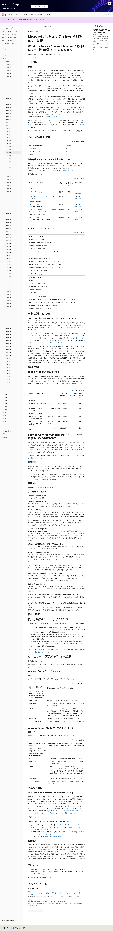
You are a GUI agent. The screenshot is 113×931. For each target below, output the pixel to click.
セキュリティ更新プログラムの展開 (101, 48)
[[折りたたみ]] (20, 24)
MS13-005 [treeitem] (8, 370)
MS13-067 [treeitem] (8, 183)
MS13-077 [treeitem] (8, 152)
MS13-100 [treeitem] (8, 83)
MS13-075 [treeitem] (8, 158)
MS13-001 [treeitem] (8, 382)
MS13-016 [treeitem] (8, 337)
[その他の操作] (83, 26)
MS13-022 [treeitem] (8, 319)
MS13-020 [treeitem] (8, 325)
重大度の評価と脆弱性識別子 (100, 36)
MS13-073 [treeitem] (8, 164)
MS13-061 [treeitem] (8, 201)
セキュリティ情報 (46, 26)
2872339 (68, 145)
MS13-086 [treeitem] (8, 125)
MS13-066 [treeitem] (8, 186)
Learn (30, 26)
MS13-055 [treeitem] (8, 219)
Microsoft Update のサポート (69, 825)
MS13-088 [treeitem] (8, 119)
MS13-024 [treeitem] (8, 313)
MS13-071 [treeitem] (8, 170)
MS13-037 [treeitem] (8, 273)
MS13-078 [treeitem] (8, 149)
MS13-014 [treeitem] (8, 343)
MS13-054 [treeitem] (8, 222)
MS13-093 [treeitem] (8, 104)
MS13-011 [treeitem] (8, 352)
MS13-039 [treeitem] (8, 267)
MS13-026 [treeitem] (8, 307)
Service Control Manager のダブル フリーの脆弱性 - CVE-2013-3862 (101, 40)
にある (67, 381)
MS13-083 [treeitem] (8, 134)
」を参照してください (68, 170)
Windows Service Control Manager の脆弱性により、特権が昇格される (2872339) (101, 30)
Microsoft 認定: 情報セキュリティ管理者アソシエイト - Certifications (46, 901)
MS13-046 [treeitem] (8, 246)
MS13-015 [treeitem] (8, 340)
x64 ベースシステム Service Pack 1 (38, 205)
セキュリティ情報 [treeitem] (9, 43)
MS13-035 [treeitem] (8, 279)
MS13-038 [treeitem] (8, 270)
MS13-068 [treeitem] (8, 180)
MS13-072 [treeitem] (8, 167)
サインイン (108, 14)
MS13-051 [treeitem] (8, 231)
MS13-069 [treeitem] (8, 177)
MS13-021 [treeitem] (8, 322)
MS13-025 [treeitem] (8, 310)
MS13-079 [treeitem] (8, 146)
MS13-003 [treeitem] (8, 376)
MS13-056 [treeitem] (8, 216)
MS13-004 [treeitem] (8, 373)
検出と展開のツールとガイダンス (101, 44)
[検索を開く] (103, 14)
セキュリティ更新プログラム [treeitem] (10, 31)
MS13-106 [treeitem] (8, 65)
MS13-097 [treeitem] (8, 92)
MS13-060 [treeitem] (8, 204)
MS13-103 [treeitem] (8, 74)
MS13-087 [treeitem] (8, 122)
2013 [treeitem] (7, 62)
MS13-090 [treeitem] (8, 113)
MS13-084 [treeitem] (8, 131)
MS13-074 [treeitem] (8, 161)
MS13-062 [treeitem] (8, 198)
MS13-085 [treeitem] (8, 128)
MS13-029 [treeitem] (8, 298)
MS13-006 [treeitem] (8, 367)
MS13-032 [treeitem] (8, 288)
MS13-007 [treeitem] (8, 364)
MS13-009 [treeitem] (8, 358)
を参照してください (52, 116)
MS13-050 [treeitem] (8, 234)
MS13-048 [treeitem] (8, 240)
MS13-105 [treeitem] (8, 68)
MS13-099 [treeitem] (8, 86)
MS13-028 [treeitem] (8, 301)
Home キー (36, 26)
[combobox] (11, 28)
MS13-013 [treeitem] (8, 346)
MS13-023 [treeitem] (8, 316)
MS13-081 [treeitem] (8, 140)
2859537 (77, 198)
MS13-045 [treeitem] (8, 249)
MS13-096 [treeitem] (8, 95)
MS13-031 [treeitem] (8, 292)
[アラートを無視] (109, 3)
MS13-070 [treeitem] (8, 173)
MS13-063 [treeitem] (8, 195)
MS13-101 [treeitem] (8, 80)
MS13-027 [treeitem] (8, 304)
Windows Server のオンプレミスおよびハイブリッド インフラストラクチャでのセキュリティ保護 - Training (54, 893)
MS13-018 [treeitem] (8, 331)
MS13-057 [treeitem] (8, 213)
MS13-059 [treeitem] (8, 207)
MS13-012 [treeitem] (8, 349)
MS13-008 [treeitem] (8, 361)
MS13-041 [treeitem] (8, 261)
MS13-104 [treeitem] (8, 71)
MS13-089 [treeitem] (8, 116)
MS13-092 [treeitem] (8, 107)
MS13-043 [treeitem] (8, 255)
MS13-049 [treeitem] (8, 237)
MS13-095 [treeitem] (8, 98)
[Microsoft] (3, 14)
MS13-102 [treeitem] (8, 77)
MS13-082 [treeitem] (8, 137)
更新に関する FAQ (98, 34)
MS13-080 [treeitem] (8, 143)
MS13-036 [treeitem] (8, 276)
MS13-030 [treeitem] (8, 295)
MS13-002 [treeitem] (8, 379)
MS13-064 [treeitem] (8, 192)
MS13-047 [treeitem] (8, 243)
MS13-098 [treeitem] (8, 89)
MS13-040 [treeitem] (8, 264)
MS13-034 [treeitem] (8, 282)
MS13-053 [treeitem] (8, 225)
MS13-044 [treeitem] (8, 252)
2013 (54, 26)
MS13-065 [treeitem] (8, 189)
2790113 (77, 193)
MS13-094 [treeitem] (8, 101)
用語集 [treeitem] (5, 437)
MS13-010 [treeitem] (8, 355)
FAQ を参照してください (72, 363)
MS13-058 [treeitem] (8, 210)
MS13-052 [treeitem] (8, 228)
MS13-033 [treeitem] (8, 285)
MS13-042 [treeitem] (8, 258)
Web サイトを (77, 327)
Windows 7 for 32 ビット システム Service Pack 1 (42, 192)
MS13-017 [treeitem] (8, 334)
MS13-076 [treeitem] (8, 155)
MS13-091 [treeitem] (8, 110)
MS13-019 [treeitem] (8, 328)
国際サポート (57, 836)
